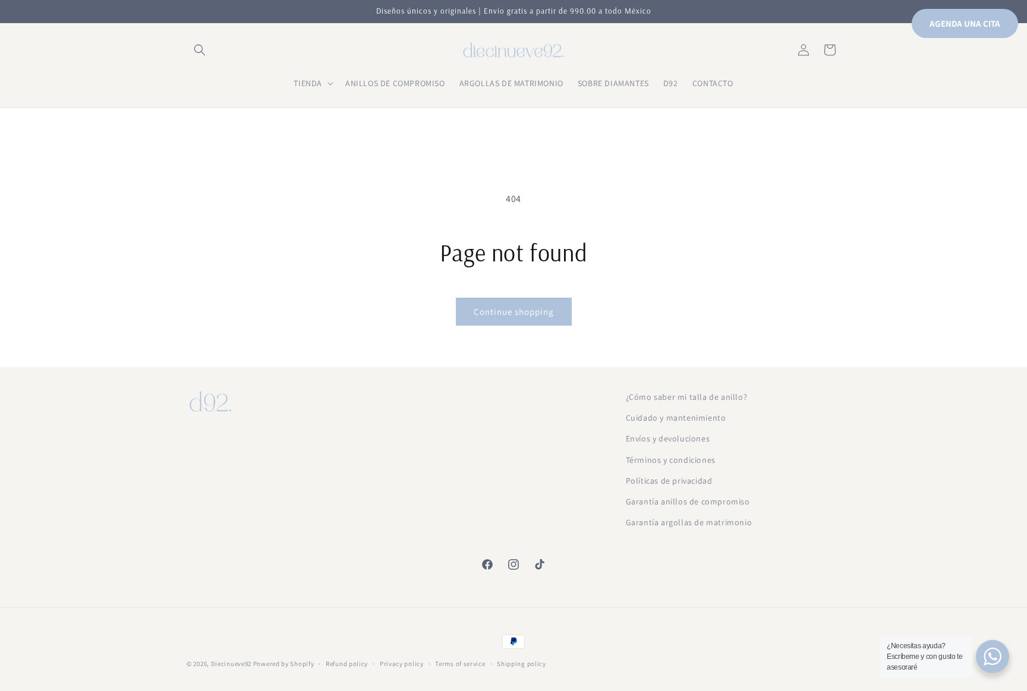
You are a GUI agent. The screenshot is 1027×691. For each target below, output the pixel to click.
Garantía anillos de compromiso (688, 501)
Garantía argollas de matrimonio (689, 522)
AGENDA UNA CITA (965, 23)
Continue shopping (514, 311)
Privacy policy (402, 663)
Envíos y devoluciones (668, 439)
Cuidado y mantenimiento (676, 417)
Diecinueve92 (232, 664)
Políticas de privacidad (669, 480)
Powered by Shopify (283, 664)
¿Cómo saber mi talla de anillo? (687, 397)
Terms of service (460, 663)
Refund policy (347, 663)
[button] (200, 50)
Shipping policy (521, 663)
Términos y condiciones (671, 460)
